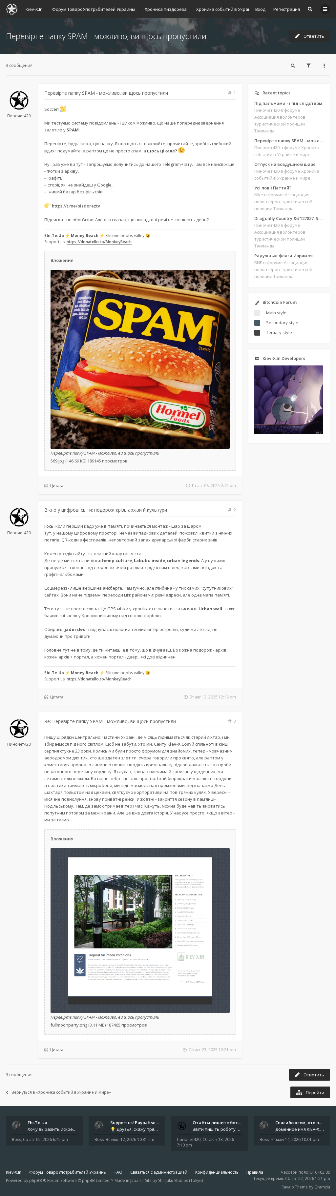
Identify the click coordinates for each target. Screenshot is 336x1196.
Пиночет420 (19, 116)
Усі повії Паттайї (272, 188)
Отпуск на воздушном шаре (285, 164)
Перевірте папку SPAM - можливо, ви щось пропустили (106, 35)
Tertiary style (279, 332)
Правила (254, 1172)
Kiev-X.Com (179, 744)
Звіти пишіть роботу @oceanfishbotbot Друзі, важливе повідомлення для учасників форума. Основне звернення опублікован (217, 1129)
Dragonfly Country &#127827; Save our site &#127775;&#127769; (289, 218)
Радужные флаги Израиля (283, 256)
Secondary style (282, 322)
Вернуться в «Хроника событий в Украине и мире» (61, 1092)
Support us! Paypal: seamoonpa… (144, 1123)
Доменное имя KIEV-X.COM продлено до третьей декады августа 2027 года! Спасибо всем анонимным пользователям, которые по (300, 1129)
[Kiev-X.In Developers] (288, 433)
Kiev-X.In (13, 1172)
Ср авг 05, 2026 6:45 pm (45, 1139)
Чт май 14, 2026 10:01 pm (295, 1139)
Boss (16, 1139)
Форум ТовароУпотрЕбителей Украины (68, 1172)
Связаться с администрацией (158, 1172)
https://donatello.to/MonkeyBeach (99, 242)
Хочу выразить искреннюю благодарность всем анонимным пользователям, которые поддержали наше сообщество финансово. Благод (52, 1129)
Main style (276, 313)
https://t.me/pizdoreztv (76, 206)
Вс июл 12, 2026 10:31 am (130, 1139)
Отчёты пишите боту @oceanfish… (230, 1123)
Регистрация (286, 9)
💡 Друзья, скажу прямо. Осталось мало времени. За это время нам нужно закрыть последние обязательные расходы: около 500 (134, 1129)
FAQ (118, 1172)
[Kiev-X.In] (12, 9)
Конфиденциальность (217, 1172)
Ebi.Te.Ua (37, 1123)
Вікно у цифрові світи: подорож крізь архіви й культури (105, 510)
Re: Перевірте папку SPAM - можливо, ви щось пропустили (110, 721)
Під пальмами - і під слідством (288, 103)
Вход (260, 9)
